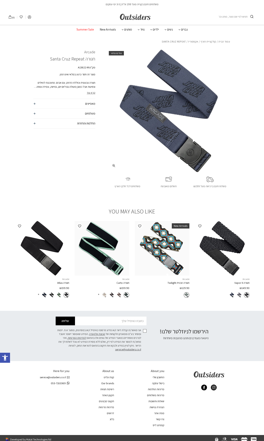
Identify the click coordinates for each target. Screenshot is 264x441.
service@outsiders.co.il (128, 349)
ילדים (156, 29)
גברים (184, 29)
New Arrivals (108, 29)
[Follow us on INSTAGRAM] (214, 387)
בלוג (112, 419)
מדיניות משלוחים (155, 395)
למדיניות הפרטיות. (76, 338)
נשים (170, 29)
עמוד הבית (224, 41)
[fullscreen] (114, 165)
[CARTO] (102, 248)
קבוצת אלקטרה (97, 334)
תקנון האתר (108, 395)
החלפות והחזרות (86, 123)
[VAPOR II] (222, 248)
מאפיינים (90, 104)
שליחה (65, 321)
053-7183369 (58, 383)
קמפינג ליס (158, 425)
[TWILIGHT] (162, 248)
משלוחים (90, 113)
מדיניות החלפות (156, 389)
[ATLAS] (41, 248)
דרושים (110, 413)
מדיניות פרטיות (106, 407)
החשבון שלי (158, 377)
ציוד (142, 29)
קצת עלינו (109, 377)
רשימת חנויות (107, 389)
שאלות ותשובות (156, 401)
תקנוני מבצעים (106, 401)
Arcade (89, 51)
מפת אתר (159, 413)
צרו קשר (160, 419)
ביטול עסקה (158, 383)
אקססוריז (193, 41)
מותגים (128, 29)
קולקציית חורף (208, 41)
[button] (5, 358)
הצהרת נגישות (157, 407)
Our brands (107, 383)
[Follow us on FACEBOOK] (204, 387)
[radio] (247, 295)
